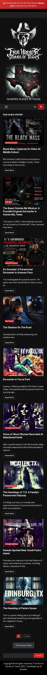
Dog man (9, 202)
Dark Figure (9, 321)
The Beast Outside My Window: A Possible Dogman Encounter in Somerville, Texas (23, 191)
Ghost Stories (10, 373)
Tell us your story (23, 645)
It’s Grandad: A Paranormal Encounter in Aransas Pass (23, 252)
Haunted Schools (11, 143)
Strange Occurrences (13, 428)
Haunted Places (11, 486)
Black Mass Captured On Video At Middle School (23, 132)
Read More (9, 170)
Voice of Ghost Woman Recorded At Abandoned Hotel (23, 417)
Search (38, 655)
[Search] (35, 106)
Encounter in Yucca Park (23, 362)
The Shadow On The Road (23, 310)
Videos (41, 107)
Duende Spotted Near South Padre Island (23, 533)
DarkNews (31, 666)
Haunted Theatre (11, 263)
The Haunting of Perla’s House (23, 591)
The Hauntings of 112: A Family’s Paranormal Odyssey (23, 475)
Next (28, 636)
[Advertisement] (23, 81)
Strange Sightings (12, 544)
